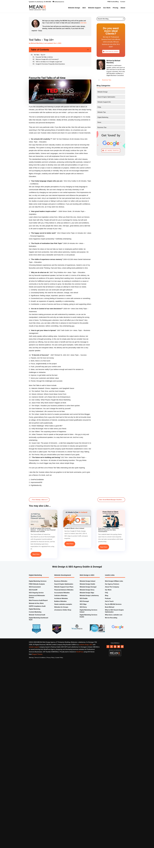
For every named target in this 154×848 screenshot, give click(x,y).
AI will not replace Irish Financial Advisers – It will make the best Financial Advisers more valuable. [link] (43, 526)
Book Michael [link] (109, 603)
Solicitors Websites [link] (60, 592)
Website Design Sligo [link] (87, 589)
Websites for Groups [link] (61, 603)
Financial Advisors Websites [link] (63, 586)
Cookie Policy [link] (59, 654)
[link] (37, 8)
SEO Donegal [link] (84, 598)
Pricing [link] (115, 8)
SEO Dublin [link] (84, 595)
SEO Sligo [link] (83, 601)
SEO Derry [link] (83, 603)
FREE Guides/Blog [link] (113, 1)
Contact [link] (122, 1)
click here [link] (83, 26)
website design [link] (84, 641)
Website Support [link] (94, 8)
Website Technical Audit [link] (37, 611)
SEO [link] (84, 8)
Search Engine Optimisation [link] (63, 580)
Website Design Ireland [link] (87, 577)
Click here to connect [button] (111, 55)
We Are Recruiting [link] (111, 614)
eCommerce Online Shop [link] (62, 606)
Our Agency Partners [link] (112, 580)
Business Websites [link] (60, 577)
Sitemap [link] (31, 654)
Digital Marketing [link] (34, 605)
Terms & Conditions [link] (40, 654)
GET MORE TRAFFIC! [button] (112, 154)
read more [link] (36, 550)
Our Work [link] (106, 8)
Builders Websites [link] (60, 598)
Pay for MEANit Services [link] (113, 601)
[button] (107, 643)
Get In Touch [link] (109, 598)
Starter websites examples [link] (63, 601)
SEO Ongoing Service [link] (36, 589)
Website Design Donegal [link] (88, 583)
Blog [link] (106, 592)
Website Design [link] (74, 8)
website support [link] (34, 643)
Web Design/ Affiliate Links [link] (114, 577)
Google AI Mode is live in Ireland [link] (74, 525)
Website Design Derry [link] (87, 586)
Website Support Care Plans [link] (63, 583)
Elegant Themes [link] (37, 651)
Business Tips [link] (106, 83)
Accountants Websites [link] (62, 589)
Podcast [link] (108, 595)
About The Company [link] (112, 583)
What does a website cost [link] (113, 611)
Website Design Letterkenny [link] (89, 592)
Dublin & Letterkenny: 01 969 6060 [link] (40, 1)
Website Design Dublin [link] (87, 580)
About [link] (122, 8)
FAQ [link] (106, 589)
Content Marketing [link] (35, 608)
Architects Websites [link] (61, 595)
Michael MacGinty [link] (37, 46)
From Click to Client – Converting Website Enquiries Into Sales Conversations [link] (108, 526)
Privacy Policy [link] (50, 654)
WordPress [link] (79, 648)
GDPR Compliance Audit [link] (37, 602)
